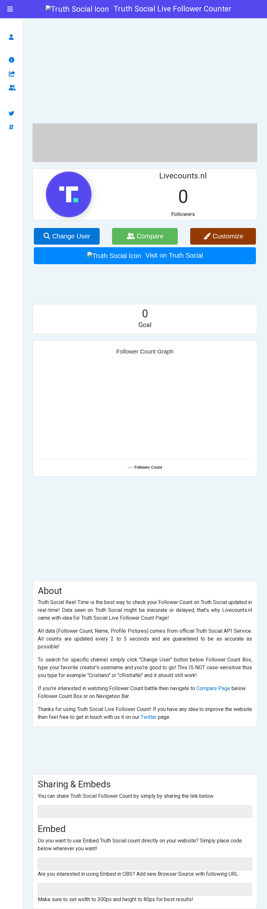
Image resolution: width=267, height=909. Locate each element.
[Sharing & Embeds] (13, 74)
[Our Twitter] (13, 114)
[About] (13, 60)
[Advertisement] (145, 69)
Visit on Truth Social (173, 255)
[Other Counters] (13, 128)
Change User (70, 236)
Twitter (149, 717)
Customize (227, 236)
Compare (149, 236)
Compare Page (213, 688)
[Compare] (13, 88)
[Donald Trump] (13, 37)
